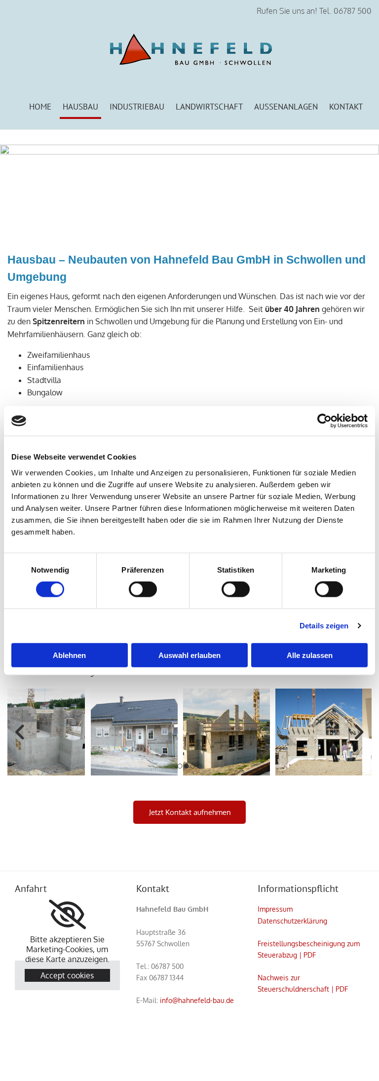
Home (40, 106)
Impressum (275, 909)
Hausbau (80, 106)
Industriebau (137, 106)
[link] (67, 914)
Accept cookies (67, 975)
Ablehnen (69, 655)
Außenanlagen (286, 106)
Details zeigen (324, 625)
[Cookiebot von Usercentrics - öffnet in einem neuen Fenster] (324, 421)
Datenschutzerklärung (292, 921)
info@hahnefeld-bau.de (197, 1000)
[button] (189, 812)
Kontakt (346, 106)
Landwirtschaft (209, 106)
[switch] (143, 589)
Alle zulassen (310, 655)
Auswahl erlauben (189, 655)
